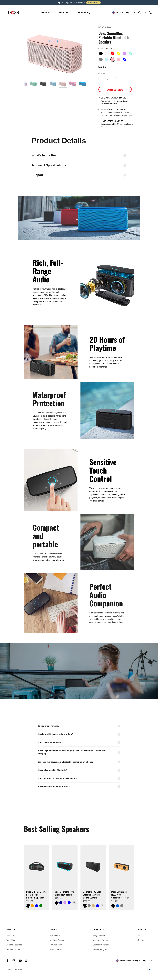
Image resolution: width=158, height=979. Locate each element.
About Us (141, 935)
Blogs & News (99, 935)
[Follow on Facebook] (7, 960)
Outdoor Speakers (14, 945)
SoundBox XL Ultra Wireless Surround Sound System (92, 895)
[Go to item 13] (53, 84)
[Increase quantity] (112, 79)
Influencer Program (101, 940)
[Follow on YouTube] (20, 960)
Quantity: (102, 73)
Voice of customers (101, 945)
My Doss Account (57, 940)
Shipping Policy (57, 949)
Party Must (10, 940)
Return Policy (56, 945)
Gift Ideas (10, 935)
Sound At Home (13, 949)
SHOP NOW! (93, 3)
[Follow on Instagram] (14, 960)
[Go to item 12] (43, 84)
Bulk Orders (55, 935)
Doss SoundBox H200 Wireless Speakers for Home (120, 895)
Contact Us (142, 940)
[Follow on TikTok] (26, 960)
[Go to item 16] (83, 84)
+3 (74, 902)
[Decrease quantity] (102, 79)
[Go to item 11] (33, 84)
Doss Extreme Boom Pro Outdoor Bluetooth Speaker (36, 895)
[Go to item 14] (63, 84)
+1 (102, 905)
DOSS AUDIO (104, 27)
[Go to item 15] (73, 84)
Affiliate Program (100, 949)
